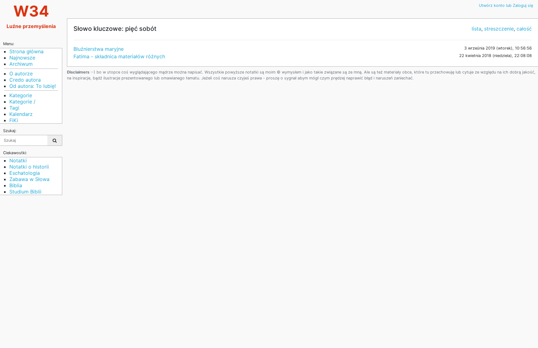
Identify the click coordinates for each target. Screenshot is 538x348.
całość (524, 29)
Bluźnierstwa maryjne (98, 49)
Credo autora (25, 80)
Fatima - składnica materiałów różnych (119, 56)
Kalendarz (21, 114)
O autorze (21, 73)
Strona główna (26, 51)
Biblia (15, 185)
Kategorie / (22, 101)
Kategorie (20, 95)
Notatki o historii (29, 167)
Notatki (18, 160)
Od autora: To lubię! (32, 86)
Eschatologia (24, 173)
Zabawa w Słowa (29, 179)
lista (476, 29)
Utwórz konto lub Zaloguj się (506, 5)
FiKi (13, 120)
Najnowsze (22, 58)
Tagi (14, 108)
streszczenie (499, 29)
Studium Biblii (25, 191)
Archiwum (21, 64)
